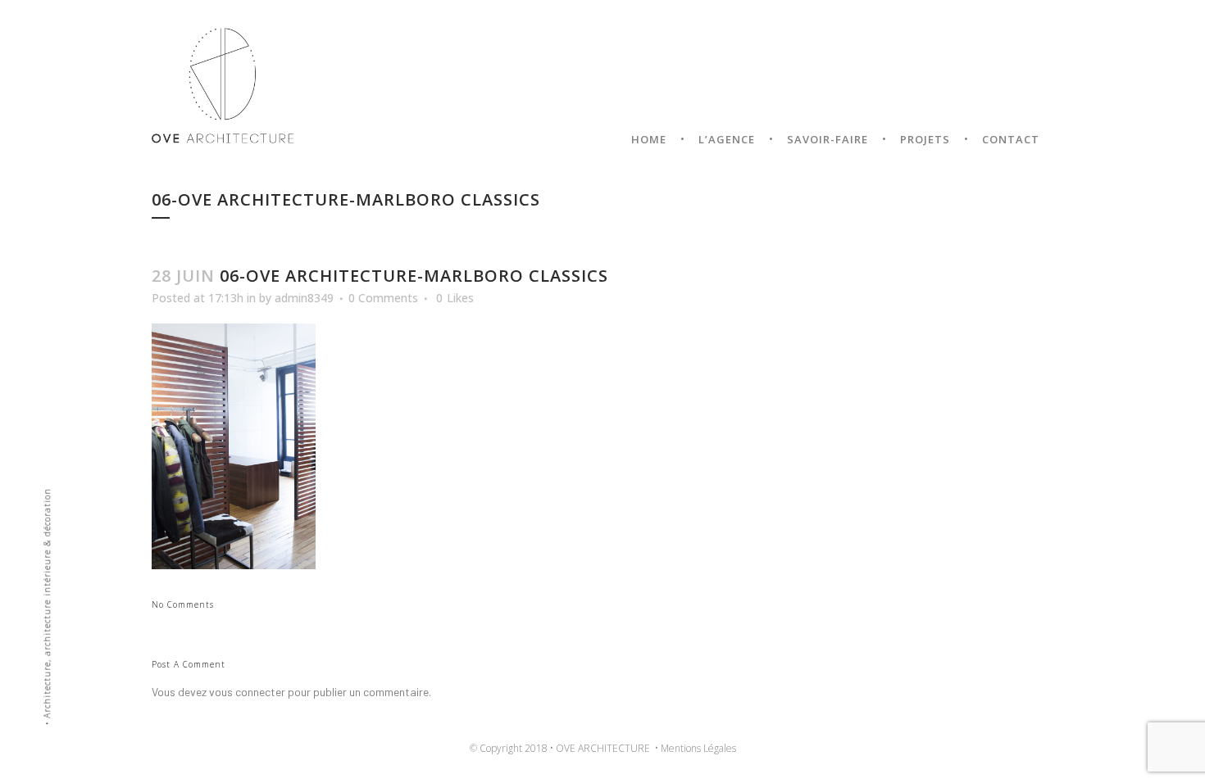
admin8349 (304, 298)
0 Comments (383, 298)
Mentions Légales (698, 748)
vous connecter (247, 692)
